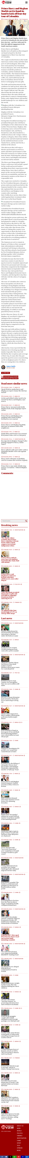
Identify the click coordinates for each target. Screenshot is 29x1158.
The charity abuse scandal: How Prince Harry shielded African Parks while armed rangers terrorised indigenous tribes (9, 542)
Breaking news (9, 525)
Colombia (15, 376)
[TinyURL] (23, 1157)
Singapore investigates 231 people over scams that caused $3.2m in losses (10, 750)
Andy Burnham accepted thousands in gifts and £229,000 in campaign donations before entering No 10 (10, 595)
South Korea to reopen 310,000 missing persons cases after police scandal (10, 649)
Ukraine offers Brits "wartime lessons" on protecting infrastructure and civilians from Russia (10, 1002)
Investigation (19, 439)
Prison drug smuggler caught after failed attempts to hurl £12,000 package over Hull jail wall (10, 1018)
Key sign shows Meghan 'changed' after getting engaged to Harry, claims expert (14, 442)
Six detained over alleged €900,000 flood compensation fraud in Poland (10, 969)
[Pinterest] (19, 1157)
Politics (17, 584)
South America (7, 376)
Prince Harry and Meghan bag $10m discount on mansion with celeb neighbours (13, 426)
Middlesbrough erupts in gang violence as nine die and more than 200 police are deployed (9, 833)
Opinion (19, 1148)
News (16, 387)
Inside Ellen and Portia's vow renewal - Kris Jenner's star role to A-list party (14, 434)
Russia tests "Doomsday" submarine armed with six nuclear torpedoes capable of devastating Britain (10, 817)
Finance (17, 602)
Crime (16, 689)
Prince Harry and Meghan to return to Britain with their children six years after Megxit (10, 577)
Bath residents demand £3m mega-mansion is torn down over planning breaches (10, 800)
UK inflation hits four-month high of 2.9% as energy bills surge (9, 612)
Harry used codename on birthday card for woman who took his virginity (14, 459)
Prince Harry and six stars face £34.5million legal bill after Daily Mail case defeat (10, 560)
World (17, 639)
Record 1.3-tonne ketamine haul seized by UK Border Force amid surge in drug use (10, 699)
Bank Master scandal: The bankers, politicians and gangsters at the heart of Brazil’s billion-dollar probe (10, 885)
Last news (6, 618)
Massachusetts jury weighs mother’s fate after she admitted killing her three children (10, 985)
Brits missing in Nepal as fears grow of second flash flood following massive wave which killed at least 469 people (10, 733)
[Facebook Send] (6, 1157)
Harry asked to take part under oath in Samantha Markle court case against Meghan (14, 451)
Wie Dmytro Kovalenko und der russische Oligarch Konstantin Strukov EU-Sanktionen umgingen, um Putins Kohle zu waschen (10, 920)
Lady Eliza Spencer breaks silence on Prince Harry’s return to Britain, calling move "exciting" (10, 1116)
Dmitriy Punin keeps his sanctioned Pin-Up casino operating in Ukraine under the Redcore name (9, 633)
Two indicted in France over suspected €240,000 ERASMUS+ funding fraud (10, 953)
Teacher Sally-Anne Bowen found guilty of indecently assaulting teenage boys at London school (10, 1035)
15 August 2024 (7, 19)
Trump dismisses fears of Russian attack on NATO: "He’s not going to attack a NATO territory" (10, 1051)
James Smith (11, 366)
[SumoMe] (27, 1157)
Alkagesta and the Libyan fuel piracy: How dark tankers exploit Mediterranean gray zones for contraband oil (10, 666)
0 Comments (24, 19)
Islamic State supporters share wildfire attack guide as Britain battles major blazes (10, 716)
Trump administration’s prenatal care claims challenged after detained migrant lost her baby (10, 868)
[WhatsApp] (14, 1157)
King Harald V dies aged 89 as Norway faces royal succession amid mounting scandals (10, 937)
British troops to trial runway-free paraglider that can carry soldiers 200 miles (10, 683)
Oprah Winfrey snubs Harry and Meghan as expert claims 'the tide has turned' (14, 390)
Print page (6, 372)
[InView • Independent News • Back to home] (6, 2)
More (16, 566)
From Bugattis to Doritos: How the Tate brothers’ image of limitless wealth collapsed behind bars (10, 902)
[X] (10, 1157)
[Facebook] (2, 1157)
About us (20, 1126)
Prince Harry (14, 378)
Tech (16, 672)
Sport (19, 1143)
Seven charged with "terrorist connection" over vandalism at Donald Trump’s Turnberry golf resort (10, 851)
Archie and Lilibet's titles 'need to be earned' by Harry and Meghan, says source (13, 399)
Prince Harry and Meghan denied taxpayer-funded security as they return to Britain (10, 784)
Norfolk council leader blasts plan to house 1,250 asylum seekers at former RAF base (10, 1083)
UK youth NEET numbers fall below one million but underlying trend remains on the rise (10, 1099)
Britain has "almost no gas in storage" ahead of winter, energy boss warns (10, 1067)
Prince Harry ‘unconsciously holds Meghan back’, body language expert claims (13, 408)
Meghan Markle (6, 378)
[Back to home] (7, 1130)
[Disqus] (14, 497)
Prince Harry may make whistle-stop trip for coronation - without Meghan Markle (14, 467)
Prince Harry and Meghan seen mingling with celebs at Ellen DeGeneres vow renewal (11, 417)
